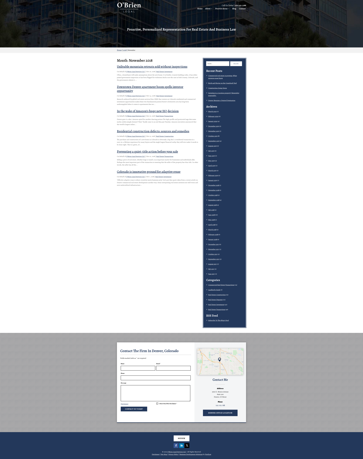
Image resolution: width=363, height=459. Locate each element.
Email (158, 364)
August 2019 (212, 146)
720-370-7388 (240, 5)
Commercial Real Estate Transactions (221, 285)
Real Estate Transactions (164, 116)
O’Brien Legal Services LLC (135, 71)
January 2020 (212, 121)
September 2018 (213, 200)
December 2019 (213, 126)
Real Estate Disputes (215, 300)
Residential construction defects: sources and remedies (153, 131)
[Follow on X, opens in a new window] (187, 445)
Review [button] (181, 438)
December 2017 (213, 244)
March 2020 (212, 111)
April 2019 (211, 165)
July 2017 (211, 269)
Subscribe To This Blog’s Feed (218, 320)
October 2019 (212, 136)
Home (199, 8)
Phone (123, 373)
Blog (234, 8)
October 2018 (212, 195)
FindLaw (208, 454)
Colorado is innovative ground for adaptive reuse (148, 171)
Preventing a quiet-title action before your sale (147, 151)
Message (123, 383)
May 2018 (211, 220)
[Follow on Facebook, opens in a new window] (176, 445)
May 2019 (211, 161)
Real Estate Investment (164, 71)
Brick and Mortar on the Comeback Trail (222, 83)
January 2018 (212, 239)
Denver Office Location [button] (220, 413)
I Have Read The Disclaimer (168, 404)
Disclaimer (124, 404)
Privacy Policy (173, 454)
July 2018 (211, 210)
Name (122, 364)
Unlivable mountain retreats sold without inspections (152, 66)
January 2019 (212, 180)
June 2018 (211, 215)
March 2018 (212, 229)
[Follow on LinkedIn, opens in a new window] (181, 445)
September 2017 (213, 259)
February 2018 (213, 234)
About (208, 8)
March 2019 (212, 170)
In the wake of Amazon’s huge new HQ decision (148, 111)
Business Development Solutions (191, 454)
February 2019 (213, 175)
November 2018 (213, 190)
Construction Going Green (217, 88)
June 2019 (211, 156)
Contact (242, 8)
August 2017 (212, 264)
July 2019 (211, 151)
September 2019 (213, 141)
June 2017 (211, 274)
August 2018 (212, 205)
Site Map (164, 454)
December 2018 (213, 185)
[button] (361, 445)
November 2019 (213, 131)
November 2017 (213, 249)
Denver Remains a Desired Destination (221, 100)
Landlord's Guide (214, 290)
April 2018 (211, 225)
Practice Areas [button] (221, 8)
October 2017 (212, 254)
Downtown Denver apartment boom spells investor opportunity (150, 89)
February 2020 (213, 116)
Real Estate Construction (165, 136)
